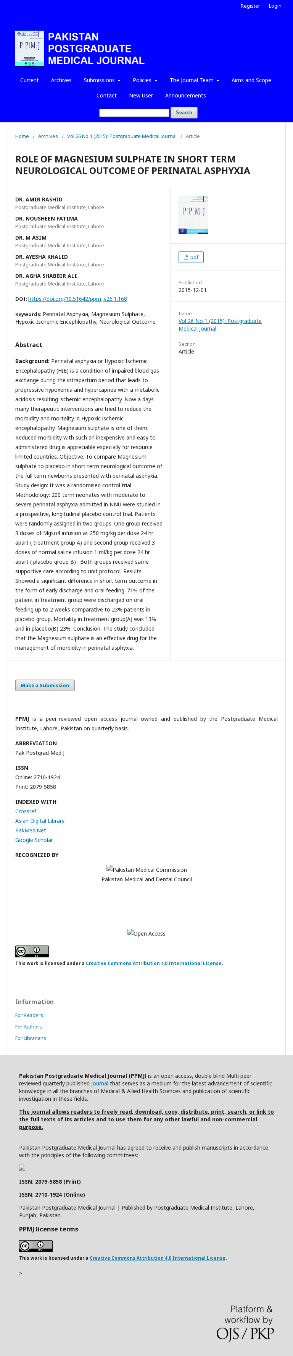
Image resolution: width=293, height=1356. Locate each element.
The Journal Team (192, 80)
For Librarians (30, 1038)
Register (250, 5)
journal (99, 1083)
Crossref (25, 811)
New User (141, 95)
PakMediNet (30, 830)
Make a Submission (45, 685)
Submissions (100, 80)
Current (29, 80)
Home (22, 136)
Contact (107, 95)
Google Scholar (34, 839)
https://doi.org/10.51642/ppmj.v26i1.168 (77, 298)
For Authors (28, 1026)
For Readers (29, 1015)
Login (275, 5)
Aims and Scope (251, 80)
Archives (61, 80)
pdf (193, 257)
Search (184, 112)
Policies (143, 80)
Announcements (185, 95)
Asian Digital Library (39, 820)
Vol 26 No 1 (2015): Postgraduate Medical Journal (122, 136)
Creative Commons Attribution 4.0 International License (154, 963)
